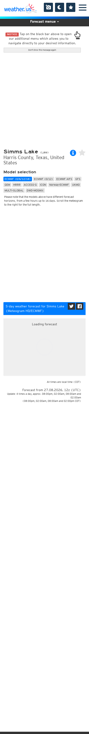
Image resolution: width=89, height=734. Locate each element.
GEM (7, 184)
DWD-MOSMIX (35, 190)
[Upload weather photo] (48, 7)
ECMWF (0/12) (43, 179)
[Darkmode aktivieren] (59, 7)
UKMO (76, 184)
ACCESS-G (30, 184)
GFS (77, 179)
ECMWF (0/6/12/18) (18, 179)
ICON (43, 184)
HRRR (17, 184)
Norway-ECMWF (59, 184)
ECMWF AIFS (64, 179)
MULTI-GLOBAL (14, 190)
